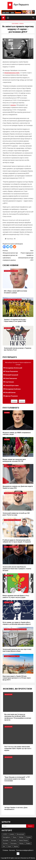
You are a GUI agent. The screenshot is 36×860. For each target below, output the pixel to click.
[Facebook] (4, 246)
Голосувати (14, 401)
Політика (7, 271)
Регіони (12, 520)
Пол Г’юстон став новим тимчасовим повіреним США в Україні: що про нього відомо (17, 748)
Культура (13, 840)
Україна (21, 23)
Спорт (14, 299)
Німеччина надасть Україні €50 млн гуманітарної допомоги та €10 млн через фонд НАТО (17, 678)
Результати (22, 401)
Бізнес (6, 547)
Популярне (15, 23)
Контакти (12, 850)
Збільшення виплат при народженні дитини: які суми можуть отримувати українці (10, 255)
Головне (6, 412)
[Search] (33, 17)
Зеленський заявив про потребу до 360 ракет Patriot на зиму (16, 514)
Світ (13, 328)
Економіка (5, 840)
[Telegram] (7, 246)
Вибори (21, 837)
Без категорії (8, 694)
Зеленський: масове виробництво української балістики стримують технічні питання (17, 568)
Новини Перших (15, 466)
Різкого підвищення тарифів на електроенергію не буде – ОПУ (25, 255)
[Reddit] (14, 246)
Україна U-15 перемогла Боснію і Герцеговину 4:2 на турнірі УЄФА (15, 320)
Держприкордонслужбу (11, 73)
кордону (13, 105)
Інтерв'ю (11, 834)
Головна (5, 850)
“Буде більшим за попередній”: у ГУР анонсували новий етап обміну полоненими (17, 779)
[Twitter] (11, 246)
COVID (5, 834)
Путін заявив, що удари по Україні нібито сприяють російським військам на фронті (17, 623)
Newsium (23, 858)
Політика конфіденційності (24, 850)
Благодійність (6, 837)
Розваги (28, 843)
